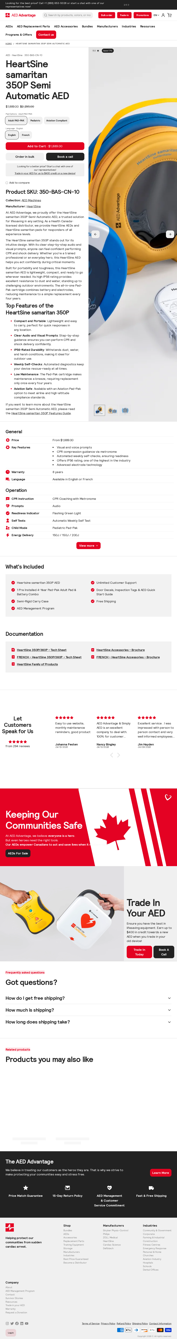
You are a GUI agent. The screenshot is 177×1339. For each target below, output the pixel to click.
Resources (11, 1301)
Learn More (160, 1173)
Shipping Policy (140, 1323)
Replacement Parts (73, 1241)
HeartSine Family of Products (37, 664)
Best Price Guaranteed (75, 1259)
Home (9, 43)
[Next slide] (170, 234)
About (9, 1287)
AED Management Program (20, 1291)
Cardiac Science (112, 1244)
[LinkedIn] (22, 1323)
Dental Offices (150, 1269)
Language (14, 128)
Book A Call (164, 952)
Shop (67, 1225)
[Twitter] (12, 1323)
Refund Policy (124, 1323)
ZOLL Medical (110, 1237)
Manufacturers (71, 1252)
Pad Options (19, 114)
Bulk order (106, 15)
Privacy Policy (108, 1323)
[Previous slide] (95, 234)
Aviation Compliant (56, 120)
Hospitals (148, 1262)
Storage (67, 1248)
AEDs (66, 1234)
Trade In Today (139, 952)
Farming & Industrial (153, 1237)
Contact (10, 1294)
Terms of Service (91, 1323)
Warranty (11, 1308)
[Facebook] (17, 1323)
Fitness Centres (151, 1244)
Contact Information (160, 1323)
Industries (68, 1255)
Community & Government (157, 1230)
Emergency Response (154, 1248)
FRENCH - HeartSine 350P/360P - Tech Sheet (49, 657)
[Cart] (169, 15)
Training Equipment (73, 1244)
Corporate (149, 1234)
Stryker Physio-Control (115, 1230)
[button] (45, 146)
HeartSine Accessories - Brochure (120, 650)
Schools (147, 1266)
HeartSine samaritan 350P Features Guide (41, 413)
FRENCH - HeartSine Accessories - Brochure (128, 657)
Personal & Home (152, 1252)
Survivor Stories (14, 1298)
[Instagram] (7, 1323)
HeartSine (34, 206)
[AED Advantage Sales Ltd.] (21, 15)
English (12, 135)
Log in (11, 1332)
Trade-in (124, 15)
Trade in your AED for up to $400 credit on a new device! (45, 173)
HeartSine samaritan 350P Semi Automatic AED (43, 43)
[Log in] (163, 15)
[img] (17, 742)
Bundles (67, 1230)
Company (12, 1282)
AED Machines (31, 200)
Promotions (142, 15)
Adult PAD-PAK (16, 120)
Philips (106, 1234)
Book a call (65, 157)
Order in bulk (24, 157)
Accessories (70, 1237)
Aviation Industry (152, 1259)
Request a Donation (16, 1312)
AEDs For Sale (18, 853)
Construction (150, 1241)
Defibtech (108, 1248)
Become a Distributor (75, 1262)
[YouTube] (26, 1323)
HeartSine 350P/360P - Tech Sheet (41, 650)
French (26, 135)
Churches (148, 1255)
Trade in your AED (15, 1305)
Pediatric (35, 120)
